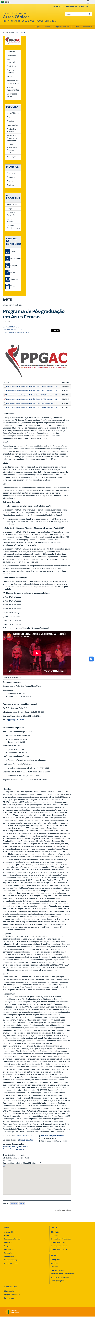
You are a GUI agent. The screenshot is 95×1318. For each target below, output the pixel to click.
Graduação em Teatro (59, 1249)
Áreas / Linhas (13, 113)
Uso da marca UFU (11, 1263)
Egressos (10, 181)
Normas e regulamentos (60, 1277)
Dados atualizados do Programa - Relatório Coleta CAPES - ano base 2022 (31, 399)
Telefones (47, 27)
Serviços (37, 27)
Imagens (14, 265)
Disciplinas (11, 66)
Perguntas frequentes (62, 27)
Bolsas (9, 76)
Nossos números (10, 220)
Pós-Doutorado (11, 60)
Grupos (10, 117)
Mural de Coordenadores (13, 226)
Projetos (10, 121)
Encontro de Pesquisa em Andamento (12, 138)
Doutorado (11, 55)
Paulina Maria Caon (24, 1136)
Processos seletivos (58, 1270)
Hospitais (7, 1246)
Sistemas (14, 279)
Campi (6, 1235)
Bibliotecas (8, 1242)
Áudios (13, 251)
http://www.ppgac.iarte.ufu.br (52, 1136)
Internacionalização (11, 1260)
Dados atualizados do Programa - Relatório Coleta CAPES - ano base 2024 (31, 407)
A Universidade (9, 1232)
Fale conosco (87, 27)
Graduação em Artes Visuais (61, 1239)
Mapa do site (83, 7)
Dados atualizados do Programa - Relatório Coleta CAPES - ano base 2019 (31, 391)
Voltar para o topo (63, 1210)
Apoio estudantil (10, 1256)
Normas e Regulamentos (13, 88)
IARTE (23, 32)
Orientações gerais (57, 1280)
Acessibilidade (58, 7)
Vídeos (13, 286)
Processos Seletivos (11, 71)
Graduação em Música (59, 1246)
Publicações (12, 156)
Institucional (12, 204)
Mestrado (11, 51)
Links (12, 272)
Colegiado (11, 208)
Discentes (11, 177)
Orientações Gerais (12, 95)
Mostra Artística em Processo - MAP (12, 148)
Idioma (5, 305)
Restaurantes (9, 1249)
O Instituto (55, 1232)
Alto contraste (71, 7)
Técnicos (10, 185)
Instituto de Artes (26, 1140)
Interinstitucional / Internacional (14, 81)
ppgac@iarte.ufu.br (16, 720)
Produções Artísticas (11, 130)
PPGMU (14, 1203)
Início (16, 32)
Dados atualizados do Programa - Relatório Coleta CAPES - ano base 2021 (31, 395)
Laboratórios (12, 125)
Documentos (15, 258)
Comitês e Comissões (11, 213)
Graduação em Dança (58, 1242)
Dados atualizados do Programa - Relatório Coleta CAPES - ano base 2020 (31, 387)
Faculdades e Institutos (12, 1239)
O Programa (55, 1260)
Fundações (8, 1253)
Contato (76, 27)
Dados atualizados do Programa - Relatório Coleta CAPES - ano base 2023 (31, 403)
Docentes (11, 173)
